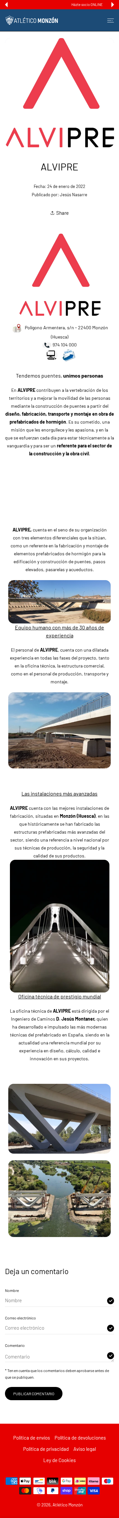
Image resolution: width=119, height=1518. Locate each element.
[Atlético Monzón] (32, 20)
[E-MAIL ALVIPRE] (68, 354)
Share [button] (62, 213)
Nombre (12, 1290)
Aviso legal (84, 1449)
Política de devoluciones (80, 1438)
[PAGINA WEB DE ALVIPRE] (59, 274)
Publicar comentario (33, 1393)
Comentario (15, 1345)
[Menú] (110, 20)
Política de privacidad (46, 1449)
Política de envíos (31, 1438)
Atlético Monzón (68, 1504)
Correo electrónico (20, 1317)
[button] (6, 4)
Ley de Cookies (59, 1460)
